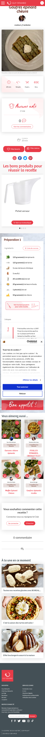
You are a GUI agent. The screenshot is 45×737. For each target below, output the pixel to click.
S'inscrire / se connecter (11, 730)
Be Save (4, 697)
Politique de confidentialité (30, 695)
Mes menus (34, 148)
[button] (3, 3)
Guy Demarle (6, 689)
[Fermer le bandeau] (41, 342)
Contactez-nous (27, 689)
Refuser (22, 394)
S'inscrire (29, 523)
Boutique (4, 695)
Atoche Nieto (11, 482)
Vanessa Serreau (34, 442)
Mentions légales (27, 693)
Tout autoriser (22, 387)
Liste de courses (32, 248)
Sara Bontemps (11, 442)
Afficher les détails (30, 380)
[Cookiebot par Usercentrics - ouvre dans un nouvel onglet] (27, 341)
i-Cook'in (4, 699)
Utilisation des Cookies (29, 697)
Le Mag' (4, 693)
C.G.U (24, 691)
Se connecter (13, 523)
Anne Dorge (33, 482)
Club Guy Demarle (7, 691)
